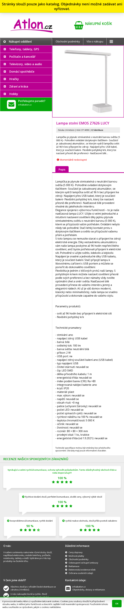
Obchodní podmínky (68, 41)
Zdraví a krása (18, 86)
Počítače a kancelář (22, 57)
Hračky (14, 79)
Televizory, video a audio (25, 64)
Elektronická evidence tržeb (82, 569)
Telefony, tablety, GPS (24, 49)
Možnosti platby (76, 555)
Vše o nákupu (95, 41)
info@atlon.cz (25, 104)
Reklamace (74, 566)
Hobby (13, 94)
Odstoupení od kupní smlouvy (83, 562)
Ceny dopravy (76, 552)
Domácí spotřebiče (21, 71)
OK (116, 603)
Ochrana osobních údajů (81, 573)
